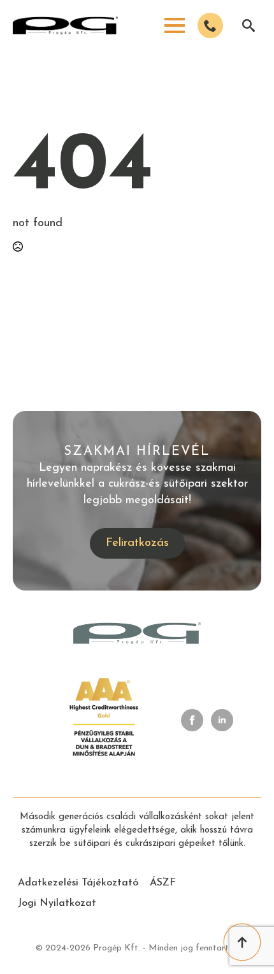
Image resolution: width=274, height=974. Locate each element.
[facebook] (192, 720)
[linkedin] (222, 720)
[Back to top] (242, 942)
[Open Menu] (174, 25)
